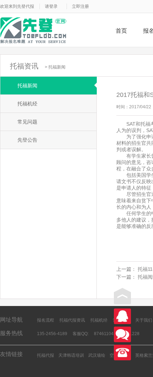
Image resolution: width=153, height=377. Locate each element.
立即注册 (80, 6)
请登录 (51, 6)
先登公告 (27, 140)
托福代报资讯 (72, 320)
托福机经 (27, 103)
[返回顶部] (122, 296)
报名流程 (45, 320)
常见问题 (27, 122)
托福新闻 (56, 67)
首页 (121, 31)
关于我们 (143, 320)
